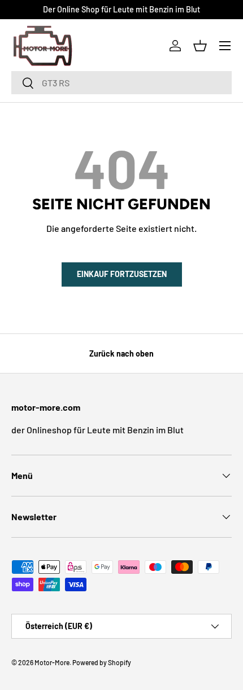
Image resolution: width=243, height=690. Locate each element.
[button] (200, 45)
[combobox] (121, 82)
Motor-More (52, 662)
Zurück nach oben (121, 353)
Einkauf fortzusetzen (122, 274)
